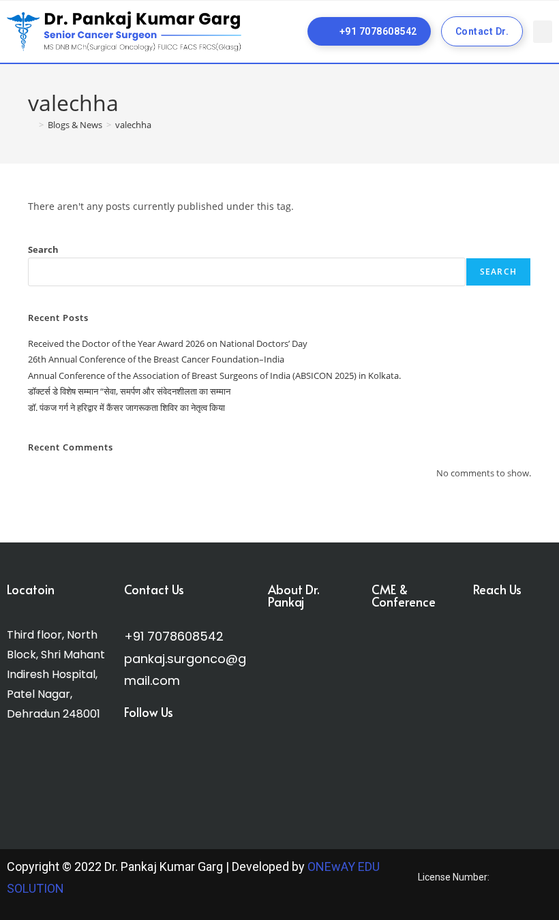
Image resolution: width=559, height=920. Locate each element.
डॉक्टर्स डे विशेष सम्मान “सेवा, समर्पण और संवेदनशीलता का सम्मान (129, 391)
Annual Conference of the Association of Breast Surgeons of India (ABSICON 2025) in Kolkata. (214, 375)
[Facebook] (139, 763)
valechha (133, 125)
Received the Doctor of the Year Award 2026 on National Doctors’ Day (167, 343)
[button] (542, 31)
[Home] (31, 125)
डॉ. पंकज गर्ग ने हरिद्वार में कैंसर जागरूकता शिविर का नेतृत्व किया (126, 407)
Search (43, 249)
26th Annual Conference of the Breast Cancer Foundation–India (156, 359)
